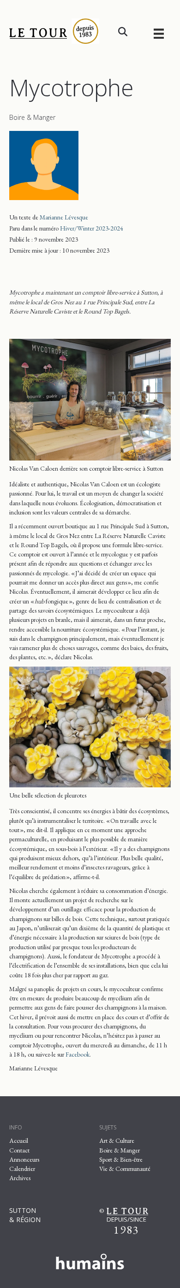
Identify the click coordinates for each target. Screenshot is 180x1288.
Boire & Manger (32, 117)
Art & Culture (116, 1140)
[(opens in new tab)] (90, 1260)
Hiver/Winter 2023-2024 (91, 228)
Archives (19, 1178)
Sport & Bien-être (121, 1159)
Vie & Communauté (124, 1168)
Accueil (18, 1140)
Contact (19, 1150)
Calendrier (22, 1168)
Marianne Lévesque (64, 217)
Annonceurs (24, 1159)
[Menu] (159, 33)
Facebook (77, 1054)
